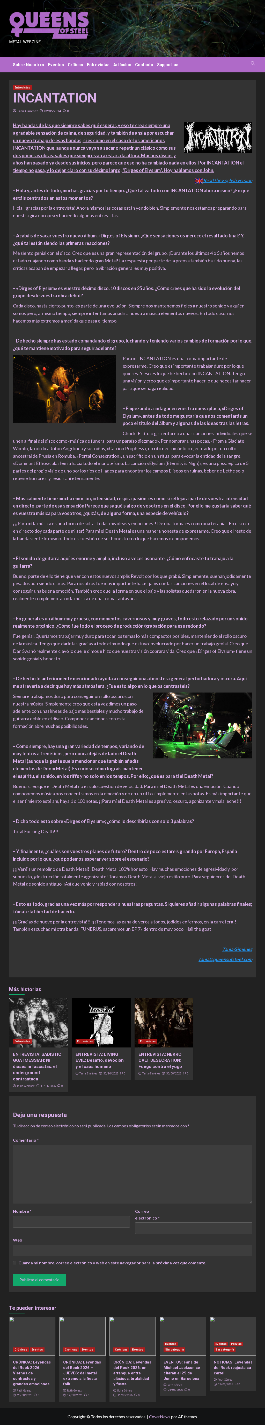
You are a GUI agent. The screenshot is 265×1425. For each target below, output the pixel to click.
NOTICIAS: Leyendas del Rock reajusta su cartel (233, 1367)
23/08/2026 (24, 1395)
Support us (167, 64)
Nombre (22, 1211)
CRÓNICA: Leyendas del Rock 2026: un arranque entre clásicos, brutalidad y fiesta (132, 1373)
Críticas (75, 64)
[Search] (253, 63)
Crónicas (20, 1349)
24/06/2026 (175, 1390)
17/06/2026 (225, 1384)
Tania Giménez (27, 111)
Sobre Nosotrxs (28, 64)
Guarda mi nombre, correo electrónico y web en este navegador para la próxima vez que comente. (112, 1262)
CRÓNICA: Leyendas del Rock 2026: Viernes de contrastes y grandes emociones (32, 1373)
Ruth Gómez (24, 1390)
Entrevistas (98, 64)
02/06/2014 (52, 111)
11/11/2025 (48, 1086)
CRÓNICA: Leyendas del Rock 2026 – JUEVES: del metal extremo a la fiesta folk (82, 1373)
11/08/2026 (124, 1395)
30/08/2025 (173, 1073)
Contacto (144, 64)
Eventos (56, 64)
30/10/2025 (110, 1073)
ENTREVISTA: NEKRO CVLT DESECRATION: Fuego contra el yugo (160, 1060)
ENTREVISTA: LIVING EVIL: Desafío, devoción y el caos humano (100, 1060)
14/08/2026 (74, 1395)
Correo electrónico (147, 1214)
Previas (236, 1344)
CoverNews (159, 1416)
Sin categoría (174, 1349)
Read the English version (227, 180)
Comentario (26, 1140)
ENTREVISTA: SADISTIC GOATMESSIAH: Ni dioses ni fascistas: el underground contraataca (37, 1066)
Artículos (122, 64)
